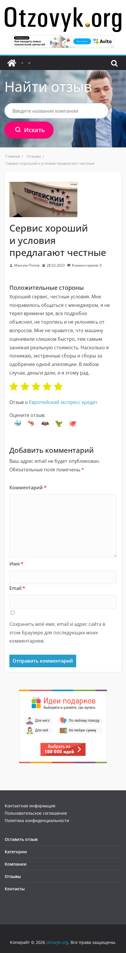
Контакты (15, 889)
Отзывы (13, 876)
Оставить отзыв (21, 839)
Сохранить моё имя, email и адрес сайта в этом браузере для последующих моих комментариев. (57, 632)
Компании (16, 864)
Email (17, 588)
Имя (16, 564)
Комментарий (28, 487)
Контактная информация (30, 806)
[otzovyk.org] (12, 63)
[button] (17, 423)
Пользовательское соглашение (36, 813)
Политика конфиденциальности (37, 820)
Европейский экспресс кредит (63, 402)
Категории (16, 851)
